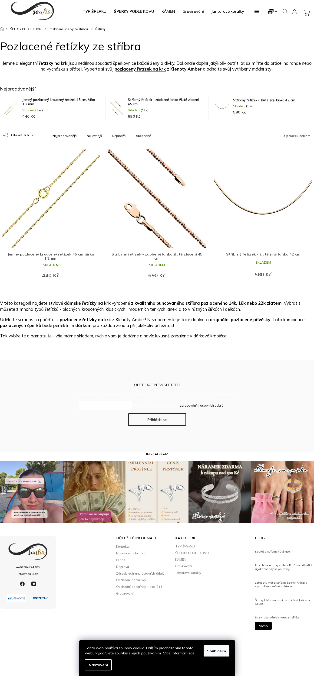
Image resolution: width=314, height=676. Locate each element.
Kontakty (123, 546)
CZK (272, 11)
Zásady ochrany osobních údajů (140, 573)
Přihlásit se (157, 419)
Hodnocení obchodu (131, 553)
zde (191, 653)
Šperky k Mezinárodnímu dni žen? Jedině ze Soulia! (283, 601)
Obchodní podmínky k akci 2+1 (139, 587)
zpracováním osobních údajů (201, 405)
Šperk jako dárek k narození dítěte (277, 617)
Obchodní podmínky (131, 580)
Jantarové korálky (188, 573)
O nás (120, 560)
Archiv (263, 626)
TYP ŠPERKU (185, 546)
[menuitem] (94, 11)
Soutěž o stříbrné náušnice (272, 551)
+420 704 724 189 (28, 567)
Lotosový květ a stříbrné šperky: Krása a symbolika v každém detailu (281, 584)
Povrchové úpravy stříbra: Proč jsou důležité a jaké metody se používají (283, 567)
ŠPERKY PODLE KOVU (192, 553)
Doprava (122, 567)
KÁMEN (180, 559)
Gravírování (124, 593)
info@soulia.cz (28, 574)
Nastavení (98, 665)
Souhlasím (216, 651)
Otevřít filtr (20, 135)
